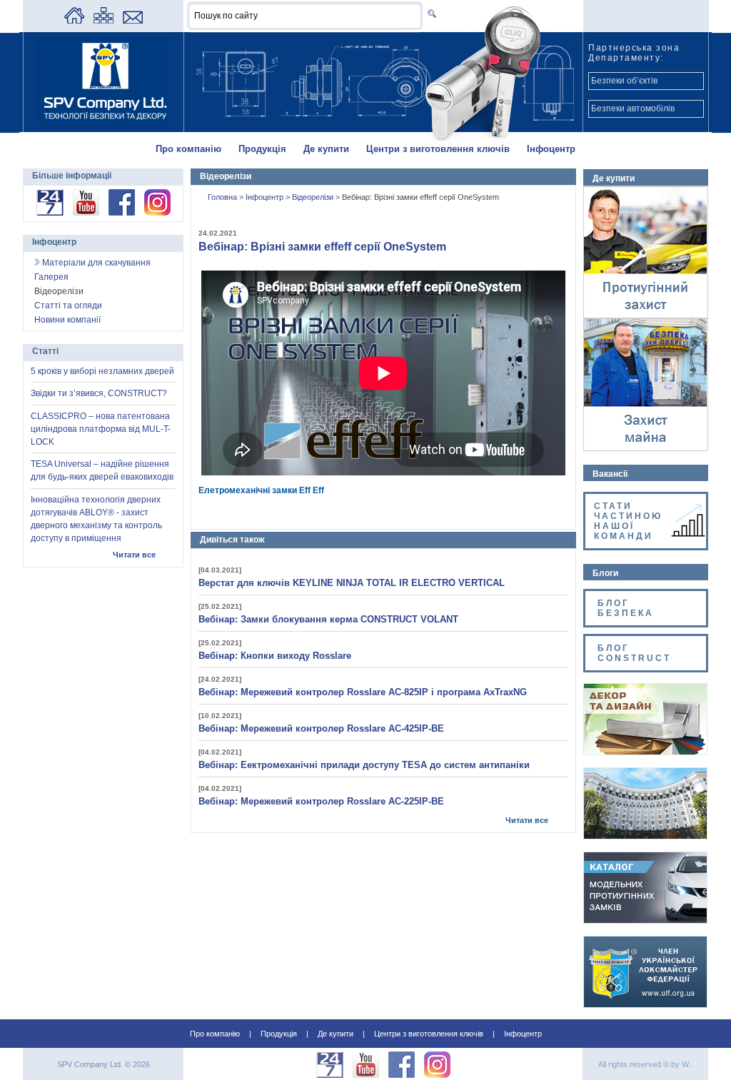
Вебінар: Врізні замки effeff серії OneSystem (322, 247)
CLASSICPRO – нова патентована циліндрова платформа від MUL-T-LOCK (101, 429)
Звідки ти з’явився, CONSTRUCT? (99, 393)
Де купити (326, 148)
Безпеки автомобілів (633, 108)
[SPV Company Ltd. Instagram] (157, 213)
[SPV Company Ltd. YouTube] (86, 213)
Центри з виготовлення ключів (438, 148)
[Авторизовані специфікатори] (645, 836)
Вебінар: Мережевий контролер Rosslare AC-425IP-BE (321, 728)
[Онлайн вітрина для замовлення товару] (50, 213)
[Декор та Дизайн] (645, 752)
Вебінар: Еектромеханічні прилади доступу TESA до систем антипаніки (364, 764)
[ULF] (645, 1004)
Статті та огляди (68, 306)
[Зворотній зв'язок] (132, 21)
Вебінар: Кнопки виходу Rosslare (274, 655)
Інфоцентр (551, 148)
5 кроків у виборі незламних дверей (102, 371)
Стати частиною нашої (628, 521)
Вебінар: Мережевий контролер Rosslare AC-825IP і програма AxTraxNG (362, 692)
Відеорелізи (314, 197)
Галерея (51, 277)
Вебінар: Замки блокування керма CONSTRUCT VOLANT (328, 619)
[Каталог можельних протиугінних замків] (645, 920)
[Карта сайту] (103, 21)
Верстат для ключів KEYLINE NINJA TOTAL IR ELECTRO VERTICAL (351, 582)
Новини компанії (67, 320)
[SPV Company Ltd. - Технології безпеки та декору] (103, 123)
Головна (223, 197)
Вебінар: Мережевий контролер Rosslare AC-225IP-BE (321, 801)
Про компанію (188, 148)
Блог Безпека (628, 608)
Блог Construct (634, 653)
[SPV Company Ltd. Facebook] (122, 213)
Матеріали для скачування (95, 263)
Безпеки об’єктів (624, 81)
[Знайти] (429, 13)
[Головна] (74, 21)
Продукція (262, 148)
